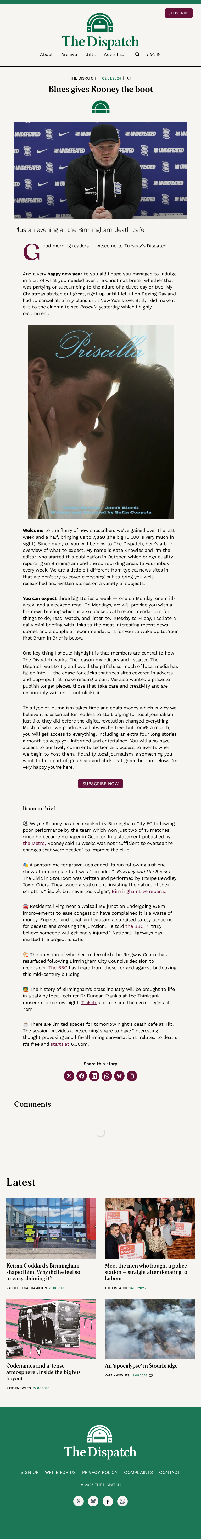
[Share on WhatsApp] (107, 1076)
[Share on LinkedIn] (94, 1076)
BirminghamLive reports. (139, 891)
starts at (60, 1044)
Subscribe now (100, 783)
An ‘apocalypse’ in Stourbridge (141, 1366)
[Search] (137, 54)
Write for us (60, 1472)
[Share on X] (69, 1076)
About (46, 54)
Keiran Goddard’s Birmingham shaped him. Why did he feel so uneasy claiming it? (43, 1272)
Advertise (114, 54)
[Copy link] (132, 1076)
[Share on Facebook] (81, 1076)
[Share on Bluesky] (119, 1076)
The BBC (57, 967)
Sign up (29, 1472)
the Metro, (34, 843)
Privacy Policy (100, 1472)
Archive (69, 54)
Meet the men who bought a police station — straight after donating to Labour (146, 1272)
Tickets (89, 1002)
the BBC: (135, 926)
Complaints (138, 1472)
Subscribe (178, 13)
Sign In (153, 54)
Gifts (90, 54)
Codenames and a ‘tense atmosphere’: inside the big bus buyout (43, 1372)
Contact (169, 1472)
